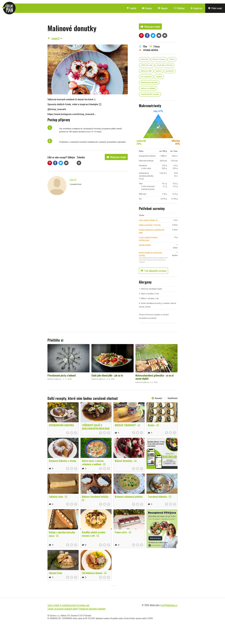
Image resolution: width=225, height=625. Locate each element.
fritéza (171, 59)
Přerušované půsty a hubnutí (61, 375)
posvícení (170, 71)
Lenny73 (56, 38)
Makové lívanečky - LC (126, 461)
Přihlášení (178, 8)
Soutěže (131, 8)
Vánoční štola (55, 573)
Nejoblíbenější (173, 398)
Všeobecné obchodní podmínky (92, 608)
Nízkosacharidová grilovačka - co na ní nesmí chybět (154, 376)
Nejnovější (158, 398)
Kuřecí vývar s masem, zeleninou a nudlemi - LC (94, 462)
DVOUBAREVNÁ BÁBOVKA (61, 425)
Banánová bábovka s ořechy (62, 461)
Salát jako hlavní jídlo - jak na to (107, 375)
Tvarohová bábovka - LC (159, 496)
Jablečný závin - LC (58, 496)
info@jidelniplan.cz (169, 605)
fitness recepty (159, 59)
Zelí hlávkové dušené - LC (94, 573)
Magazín (163, 8)
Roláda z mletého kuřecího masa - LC (62, 534)
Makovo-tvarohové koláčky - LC (96, 498)
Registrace (196, 8)
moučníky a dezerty (165, 65)
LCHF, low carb (146, 65)
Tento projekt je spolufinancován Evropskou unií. (68, 605)
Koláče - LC (153, 425)
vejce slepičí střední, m (148, 220)
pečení (158, 71)
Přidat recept (215, 8)
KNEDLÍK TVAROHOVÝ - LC (127, 425)
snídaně (159, 77)
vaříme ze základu (148, 88)
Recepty (147, 8)
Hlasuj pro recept (116, 157)
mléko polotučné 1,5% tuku (150, 225)
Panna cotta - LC (123, 532)
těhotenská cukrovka (149, 83)
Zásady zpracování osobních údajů (62, 608)
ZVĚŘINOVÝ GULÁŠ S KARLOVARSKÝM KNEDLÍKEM (95, 426)
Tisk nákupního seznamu (153, 271)
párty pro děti (146, 71)
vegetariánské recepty (150, 94)
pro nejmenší (146, 77)
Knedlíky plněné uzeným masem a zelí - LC (93, 533)
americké (144, 59)
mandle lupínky (145, 245)
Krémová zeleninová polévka (128, 496)
